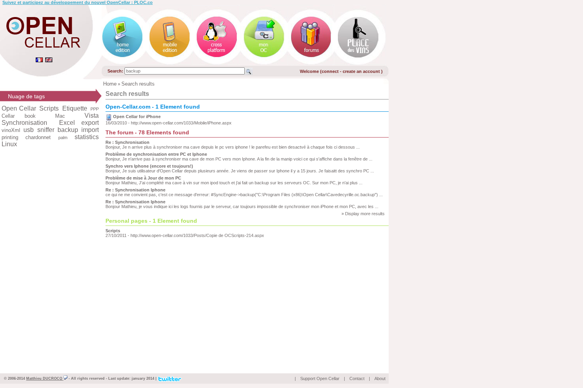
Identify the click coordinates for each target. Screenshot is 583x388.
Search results (138, 84)
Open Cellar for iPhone (137, 116)
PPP (94, 109)
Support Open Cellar (319, 378)
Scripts (112, 230)
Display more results (365, 213)
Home (110, 84)
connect (330, 71)
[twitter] (170, 378)
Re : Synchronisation (127, 142)
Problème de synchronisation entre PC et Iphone (156, 154)
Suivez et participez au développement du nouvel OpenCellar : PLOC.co (77, 2)
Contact (356, 378)
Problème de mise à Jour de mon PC (143, 178)
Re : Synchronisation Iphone (135, 189)
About (379, 378)
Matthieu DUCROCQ (44, 378)
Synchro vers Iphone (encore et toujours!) (149, 166)
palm (62, 137)
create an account (362, 71)
